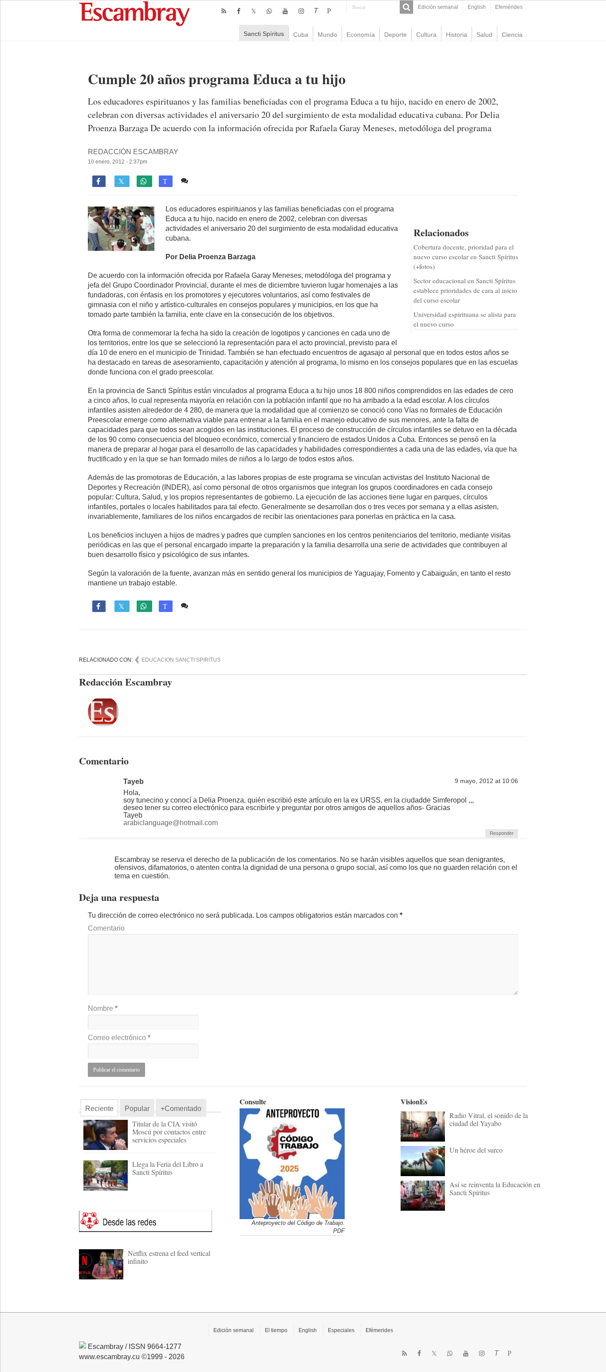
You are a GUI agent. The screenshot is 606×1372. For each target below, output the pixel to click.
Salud (484, 34)
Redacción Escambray (133, 152)
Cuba (300, 34)
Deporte (395, 34)
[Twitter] (253, 11)
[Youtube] (285, 11)
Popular (137, 1108)
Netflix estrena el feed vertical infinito (169, 1257)
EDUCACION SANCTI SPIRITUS (181, 660)
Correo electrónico (119, 1037)
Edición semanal (438, 7)
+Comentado (181, 1108)
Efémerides (379, 1330)
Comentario (106, 928)
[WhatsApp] (269, 11)
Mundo (327, 34)
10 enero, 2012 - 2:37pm (117, 162)
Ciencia (512, 34)
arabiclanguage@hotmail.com (170, 822)
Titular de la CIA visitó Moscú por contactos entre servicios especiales (169, 1131)
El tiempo (276, 1330)
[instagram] (301, 11)
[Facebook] (238, 11)
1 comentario (212, 180)
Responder (502, 833)
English (477, 7)
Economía (360, 34)
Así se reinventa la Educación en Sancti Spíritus (494, 1188)
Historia (456, 34)
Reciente (99, 1108)
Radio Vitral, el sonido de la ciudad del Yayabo (488, 1119)
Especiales (341, 1330)
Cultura (426, 34)
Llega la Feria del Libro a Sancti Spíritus (167, 1168)
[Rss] (223, 11)
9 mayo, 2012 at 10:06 (486, 781)
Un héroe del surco (476, 1149)
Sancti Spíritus (264, 33)
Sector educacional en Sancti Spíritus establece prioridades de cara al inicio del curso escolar (465, 290)
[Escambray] (134, 13)
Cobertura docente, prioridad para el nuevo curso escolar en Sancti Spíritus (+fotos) (465, 256)
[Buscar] (406, 7)
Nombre (103, 1008)
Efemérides (509, 7)
